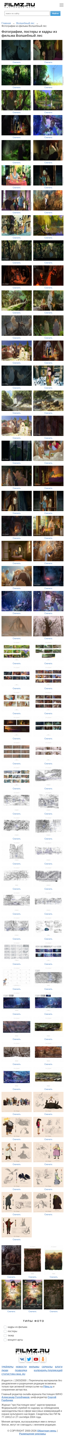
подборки (21, 1370)
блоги (58, 1367)
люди (5, 1370)
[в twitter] (29, 1359)
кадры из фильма (17, 1327)
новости (21, 1367)
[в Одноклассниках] (43, 1359)
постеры (12, 1331)
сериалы (47, 1367)
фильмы (34, 1367)
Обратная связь (46, 1430)
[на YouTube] (36, 1359)
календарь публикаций (48, 1370)
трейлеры (7, 1367)
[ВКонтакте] (22, 1359)
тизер (11, 1335)
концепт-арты (15, 1339)
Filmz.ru (47, 1386)
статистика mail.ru (13, 1374)
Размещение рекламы (32, 1434)
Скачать (17, 62)
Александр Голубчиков (15, 1397)
